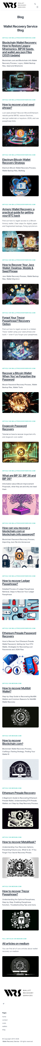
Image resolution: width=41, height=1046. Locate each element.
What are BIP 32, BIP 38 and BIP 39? (19, 477)
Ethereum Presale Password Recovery (19, 634)
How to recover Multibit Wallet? (16, 690)
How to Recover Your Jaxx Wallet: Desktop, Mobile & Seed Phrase (18, 268)
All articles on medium (15, 943)
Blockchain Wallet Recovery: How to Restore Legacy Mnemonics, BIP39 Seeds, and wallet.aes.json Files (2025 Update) (19, 49)
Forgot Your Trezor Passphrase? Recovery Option (16, 321)
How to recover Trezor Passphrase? (15, 892)
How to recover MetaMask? (19, 842)
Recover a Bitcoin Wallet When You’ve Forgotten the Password (19, 376)
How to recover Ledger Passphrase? (16, 582)
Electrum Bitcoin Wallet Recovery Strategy (16, 161)
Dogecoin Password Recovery (14, 427)
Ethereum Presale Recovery (19, 793)
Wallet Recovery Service (11, 1041)
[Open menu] (37, 7)
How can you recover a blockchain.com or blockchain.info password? (18, 531)
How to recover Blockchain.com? (12, 742)
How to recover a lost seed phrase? (18, 106)
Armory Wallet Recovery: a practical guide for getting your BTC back (18, 212)
